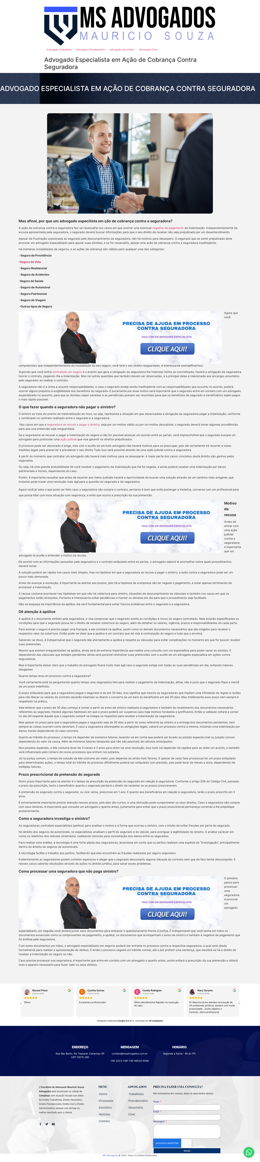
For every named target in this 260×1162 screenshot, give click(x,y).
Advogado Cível (148, 49)
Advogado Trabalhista (59, 49)
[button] (239, 1003)
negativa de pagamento (168, 228)
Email (156, 1111)
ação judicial (68, 439)
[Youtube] (53, 1124)
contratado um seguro (67, 372)
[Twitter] (46, 1124)
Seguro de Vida (30, 262)
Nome (156, 1101)
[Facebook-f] (40, 1124)
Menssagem (159, 1121)
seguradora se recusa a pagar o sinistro (73, 424)
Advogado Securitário (122, 49)
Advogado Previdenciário (90, 49)
